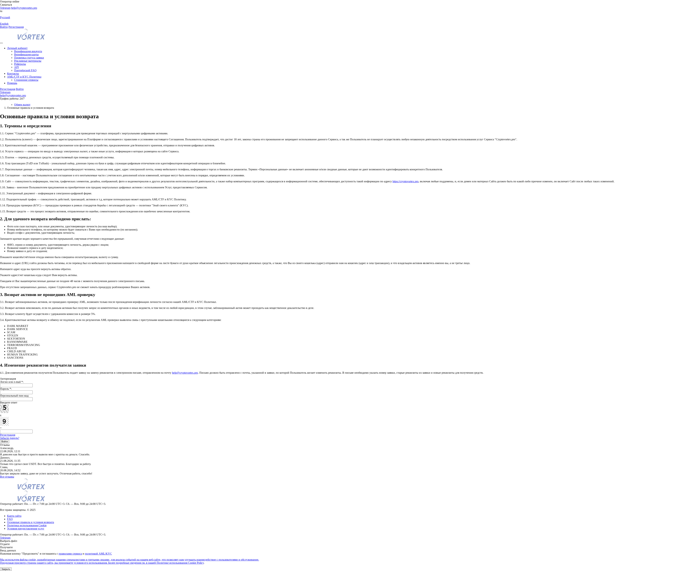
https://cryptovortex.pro (405, 181)
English (4, 23)
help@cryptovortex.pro (24, 7)
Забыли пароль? (9, 438)
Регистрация (16, 26)
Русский (5, 17)
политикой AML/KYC (98, 553)
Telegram (5, 7)
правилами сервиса (70, 553)
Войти (4, 26)
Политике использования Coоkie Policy (180, 562)
